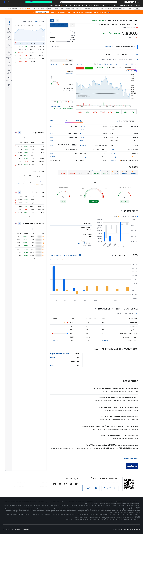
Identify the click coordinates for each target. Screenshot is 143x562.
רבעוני (130, 260)
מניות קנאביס (75, 8)
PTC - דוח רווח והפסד (126, 255)
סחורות (30, 21)
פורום (108, 55)
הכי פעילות (41, 138)
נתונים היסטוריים (122, 59)
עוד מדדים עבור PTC (56, 121)
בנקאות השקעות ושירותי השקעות (60, 353)
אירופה (62, 8)
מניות (137, 8)
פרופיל (130, 59)
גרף (130, 55)
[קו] (132, 64)
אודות (45, 478)
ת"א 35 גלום (40, 49)
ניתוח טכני (115, 55)
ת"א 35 (42, 43)
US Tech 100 (40, 55)
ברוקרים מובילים (38, 171)
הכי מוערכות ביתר (26, 229)
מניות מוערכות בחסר (13, 8)
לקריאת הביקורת (17, 182)
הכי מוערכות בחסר (39, 229)
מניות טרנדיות (39, 192)
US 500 (42, 52)
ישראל (123, 8)
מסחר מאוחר (95, 8)
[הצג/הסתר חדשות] (95, 64)
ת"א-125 (41, 46)
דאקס (42, 58)
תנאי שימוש (26, 529)
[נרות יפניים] (136, 64)
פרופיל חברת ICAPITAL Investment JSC (116, 349)
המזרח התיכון (56, 8)
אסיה (49, 8)
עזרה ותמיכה (43, 486)
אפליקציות (21, 478)
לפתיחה (104, 341)
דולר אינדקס (40, 62)
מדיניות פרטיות (16, 529)
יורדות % (26, 138)
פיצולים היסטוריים (111, 59)
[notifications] (8, 2)
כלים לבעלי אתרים (19, 486)
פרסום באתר (43, 482)
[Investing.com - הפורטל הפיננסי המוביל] (132, 2)
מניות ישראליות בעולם (85, 8)
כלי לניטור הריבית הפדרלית (40, 8)
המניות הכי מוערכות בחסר (34, 224)
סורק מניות (69, 5)
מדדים (36, 21)
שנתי (136, 260)
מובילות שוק (39, 133)
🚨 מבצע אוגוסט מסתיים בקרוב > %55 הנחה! (39, 2)
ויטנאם (52, 366)
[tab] (133, 172)
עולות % (33, 138)
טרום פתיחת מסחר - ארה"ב (107, 8)
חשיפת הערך (55, 33)
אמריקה (68, 8)
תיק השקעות (21, 482)
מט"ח (42, 21)
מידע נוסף (108, 46)
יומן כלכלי (77, 5)
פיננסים (124, 55)
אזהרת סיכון (6, 529)
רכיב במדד (102, 59)
